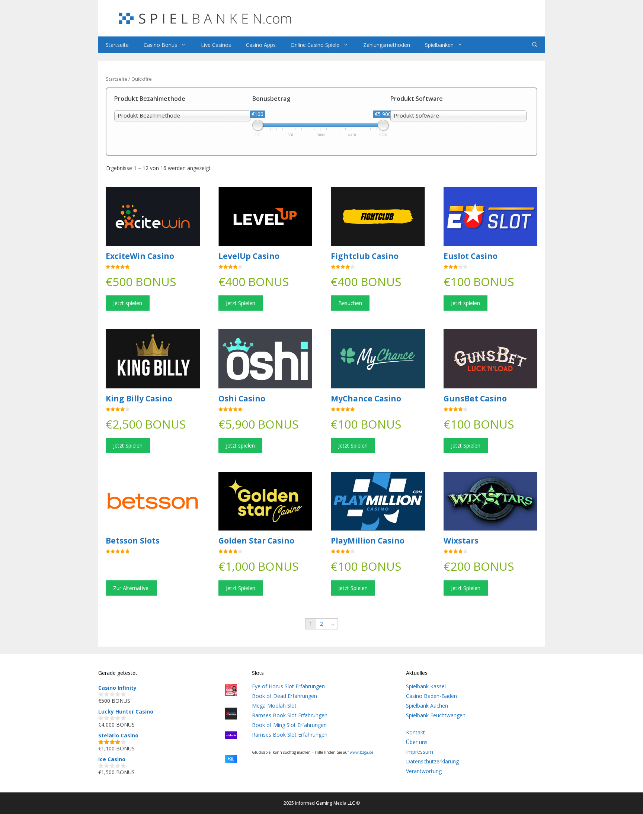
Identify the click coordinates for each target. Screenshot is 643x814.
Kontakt (415, 732)
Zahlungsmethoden (386, 44)
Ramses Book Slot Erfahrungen (289, 715)
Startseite (117, 44)
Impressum (419, 751)
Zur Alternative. (131, 588)
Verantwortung (424, 771)
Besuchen (350, 303)
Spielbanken (439, 44)
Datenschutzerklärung (432, 761)
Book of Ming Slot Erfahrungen (289, 724)
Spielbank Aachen (427, 705)
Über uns (417, 742)
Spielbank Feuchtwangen (436, 715)
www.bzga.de (361, 752)
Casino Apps (261, 44)
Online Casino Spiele (315, 44)
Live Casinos (216, 44)
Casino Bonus (160, 44)
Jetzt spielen (127, 303)
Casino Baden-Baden (431, 695)
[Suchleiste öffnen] (535, 44)
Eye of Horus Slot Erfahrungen (288, 686)
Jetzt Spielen (240, 303)
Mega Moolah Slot (274, 705)
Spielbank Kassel (426, 686)
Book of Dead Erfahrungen (284, 695)
